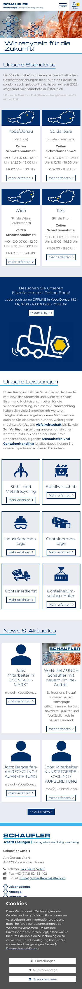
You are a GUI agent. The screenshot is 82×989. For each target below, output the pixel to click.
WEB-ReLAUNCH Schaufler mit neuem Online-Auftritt (61, 677)
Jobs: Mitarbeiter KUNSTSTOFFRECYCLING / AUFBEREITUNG (61, 774)
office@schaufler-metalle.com (42, 878)
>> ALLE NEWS (41, 812)
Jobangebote (19, 886)
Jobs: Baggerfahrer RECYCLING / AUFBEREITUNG (21, 771)
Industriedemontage (20, 541)
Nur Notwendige (33, 970)
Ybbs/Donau (21, 131)
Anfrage (15, 891)
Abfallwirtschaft (48, 424)
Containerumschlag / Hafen (61, 593)
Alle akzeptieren (33, 979)
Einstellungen (32, 961)
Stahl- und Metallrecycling (21, 489)
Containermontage (61, 541)
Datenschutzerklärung (22, 948)
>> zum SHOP (40, 312)
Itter (61, 210)
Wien (21, 210)
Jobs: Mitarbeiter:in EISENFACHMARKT (21, 677)
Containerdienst (21, 591)
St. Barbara (61, 131)
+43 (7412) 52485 (32, 869)
